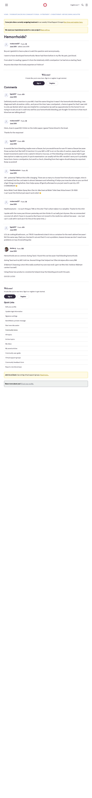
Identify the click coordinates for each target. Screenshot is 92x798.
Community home (11, 330)
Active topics (10, 339)
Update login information (13, 311)
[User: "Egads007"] (6, 95)
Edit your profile (10, 307)
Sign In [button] (39, 83)
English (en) (74, 5)
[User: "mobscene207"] (6, 45)
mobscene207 (15, 44)
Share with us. (45, 30)
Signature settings (11, 316)
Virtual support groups (13, 358)
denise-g (13, 248)
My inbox (8, 344)
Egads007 (13, 94)
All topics (8, 335)
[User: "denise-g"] (6, 249)
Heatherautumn (15, 170)
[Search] (82, 5)
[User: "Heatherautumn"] (6, 171)
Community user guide (13, 353)
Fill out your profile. (27, 384)
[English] (45, 5)
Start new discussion (12, 325)
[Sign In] (86, 5)
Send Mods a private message (15, 321)
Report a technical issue (13, 367)
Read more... (44, 375)
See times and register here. (73, 22)
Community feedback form (14, 362)
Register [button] (52, 83)
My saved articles (11, 348)
